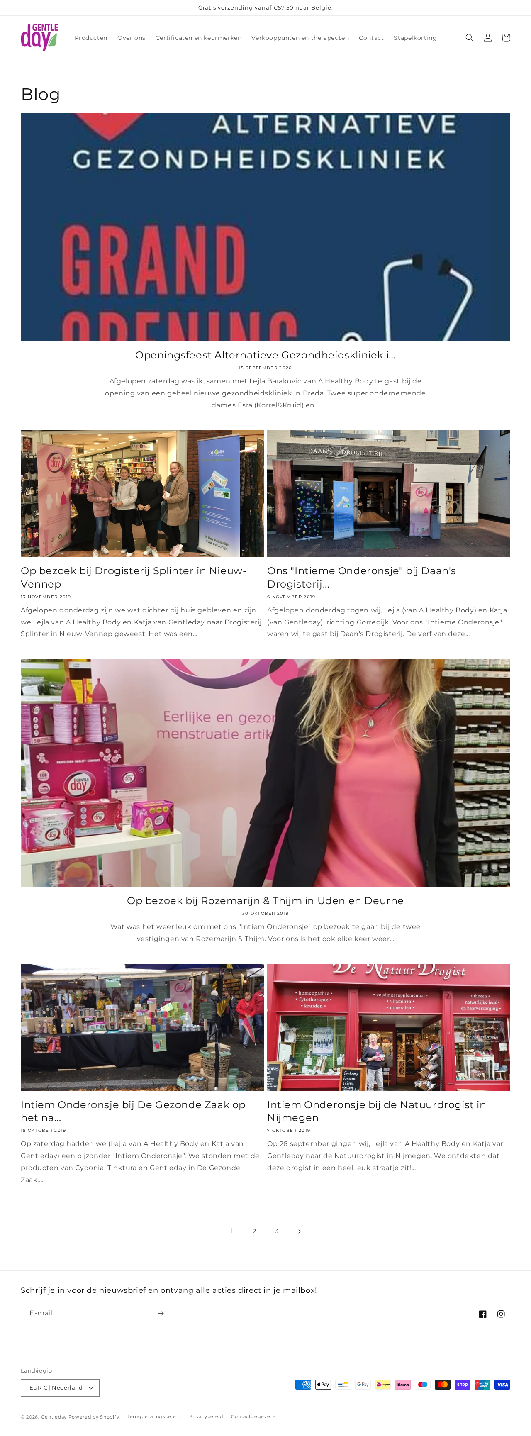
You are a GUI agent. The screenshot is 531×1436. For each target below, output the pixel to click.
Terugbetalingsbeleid (154, 1416)
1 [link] (232, 1231)
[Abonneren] (160, 1313)
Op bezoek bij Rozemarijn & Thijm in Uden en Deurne (265, 901)
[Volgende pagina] (299, 1231)
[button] (469, 38)
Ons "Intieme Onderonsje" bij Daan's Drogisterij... (361, 577)
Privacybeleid (206, 1416)
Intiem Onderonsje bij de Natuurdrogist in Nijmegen (377, 1111)
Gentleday (54, 1417)
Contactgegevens (253, 1416)
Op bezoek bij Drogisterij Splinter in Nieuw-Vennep (133, 577)
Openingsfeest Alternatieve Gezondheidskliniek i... (265, 355)
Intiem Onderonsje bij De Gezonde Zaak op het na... (133, 1111)
